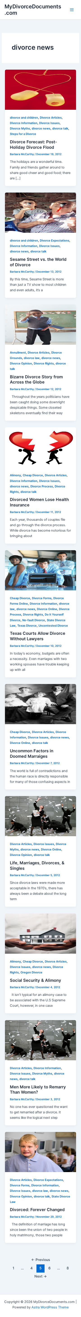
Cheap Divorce (33, 475)
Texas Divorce (27, 625)
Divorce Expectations (54, 240)
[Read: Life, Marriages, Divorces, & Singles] (40, 816)
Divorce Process (41, 486)
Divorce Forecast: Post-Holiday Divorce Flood (33, 144)
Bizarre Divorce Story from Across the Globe (36, 379)
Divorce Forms (42, 598)
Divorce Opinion (21, 363)
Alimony (15, 475)
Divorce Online (47, 609)
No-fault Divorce (33, 620)
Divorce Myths (20, 128)
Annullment (18, 352)
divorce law (32, 358)
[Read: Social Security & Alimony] (40, 933)
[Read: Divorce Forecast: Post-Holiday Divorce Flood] (40, 90)
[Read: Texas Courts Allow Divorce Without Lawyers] (40, 570)
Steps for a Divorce (23, 134)
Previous (40, 1260)
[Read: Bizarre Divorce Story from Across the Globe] (40, 324)
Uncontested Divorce (53, 625)
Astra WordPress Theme (50, 1307)
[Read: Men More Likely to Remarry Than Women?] (40, 1040)
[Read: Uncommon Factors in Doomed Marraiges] (40, 704)
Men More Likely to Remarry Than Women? (38, 1089)
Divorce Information (23, 123)
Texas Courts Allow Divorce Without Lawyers (37, 636)
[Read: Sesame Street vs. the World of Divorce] (40, 212)
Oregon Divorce (31, 972)
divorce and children (24, 117)
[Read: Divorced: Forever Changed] (40, 1152)
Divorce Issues (49, 123)
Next (40, 1276)
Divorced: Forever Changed (37, 1209)
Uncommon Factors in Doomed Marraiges (31, 753)
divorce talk (60, 128)
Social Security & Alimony (35, 980)
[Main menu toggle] (71, 10)
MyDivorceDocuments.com (32, 9)
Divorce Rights (44, 363)
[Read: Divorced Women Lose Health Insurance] (40, 447)
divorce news (41, 128)
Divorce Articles (51, 117)
